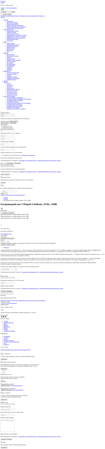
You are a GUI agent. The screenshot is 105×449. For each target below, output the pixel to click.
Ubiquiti (6, 82)
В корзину (3, 244)
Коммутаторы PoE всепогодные (15, 25)
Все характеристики (6, 233)
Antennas (9, 68)
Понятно (3, 182)
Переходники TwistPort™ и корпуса (16, 108)
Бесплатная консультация (7, 238)
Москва (3, 2)
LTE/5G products (11, 61)
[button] (52, 224)
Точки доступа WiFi (12, 95)
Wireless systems (11, 58)
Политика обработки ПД (24, 349)
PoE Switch (10, 50)
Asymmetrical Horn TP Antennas (15, 100)
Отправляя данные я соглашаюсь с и (31, 160)
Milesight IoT (7, 71)
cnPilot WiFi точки (11, 32)
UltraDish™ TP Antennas (13, 107)
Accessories (10, 67)
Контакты (42, 16)
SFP (8, 51)
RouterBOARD (11, 65)
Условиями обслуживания (28, 155)
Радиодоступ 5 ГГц (12, 92)
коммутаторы (21, 195)
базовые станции (13, 195)
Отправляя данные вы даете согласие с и (32, 288)
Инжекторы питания (12, 22)
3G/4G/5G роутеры (12, 74)
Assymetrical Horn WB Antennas (15, 97)
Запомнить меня (5, 121)
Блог (38, 16)
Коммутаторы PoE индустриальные (16, 26)
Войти (13, 11)
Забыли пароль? (14, 121)
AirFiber (9, 83)
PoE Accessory (10, 49)
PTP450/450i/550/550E (12, 39)
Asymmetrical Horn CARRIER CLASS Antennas (19, 99)
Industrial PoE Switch (12, 46)
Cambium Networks (9, 29)
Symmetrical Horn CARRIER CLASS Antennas (19, 103)
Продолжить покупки (16, 385)
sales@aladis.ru (13, 8)
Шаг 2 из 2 (3, 163)
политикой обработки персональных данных (49, 160)
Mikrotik (6, 53)
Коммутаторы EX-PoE (12, 24)
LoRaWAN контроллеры (13, 78)
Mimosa (6, 81)
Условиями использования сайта (27, 160)
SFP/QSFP (9, 70)
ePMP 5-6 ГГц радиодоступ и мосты (16, 36)
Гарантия (12, 16)
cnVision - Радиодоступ (13, 33)
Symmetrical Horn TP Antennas (14, 104)
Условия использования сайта (11, 341)
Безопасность (10, 88)
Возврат (17, 16)
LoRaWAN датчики (12, 76)
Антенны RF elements (9, 96)
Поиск (4, 11)
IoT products (10, 63)
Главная (6, 197)
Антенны (9, 86)
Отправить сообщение (6, 291)
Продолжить (4, 359)
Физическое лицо (7, 126)
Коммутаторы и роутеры (13, 89)
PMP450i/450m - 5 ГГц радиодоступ (16, 38)
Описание (6, 247)
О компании (33, 16)
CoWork (9, 75)
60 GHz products (11, 64)
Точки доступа (4, 195)
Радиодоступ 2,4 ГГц (12, 90)
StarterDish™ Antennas (12, 101)
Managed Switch (11, 47)
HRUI (5, 42)
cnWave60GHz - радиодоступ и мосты (17, 35)
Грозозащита (10, 21)
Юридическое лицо (8, 127)
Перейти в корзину (5, 385)
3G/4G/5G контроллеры (13, 72)
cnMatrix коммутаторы (12, 31)
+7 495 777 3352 (5, 8)
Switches (9, 57)
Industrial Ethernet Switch (13, 45)
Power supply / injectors (12, 56)
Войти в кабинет (5, 123)
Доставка (3, 16)
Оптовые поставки (25, 16)
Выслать (7, 174)
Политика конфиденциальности (9, 349)
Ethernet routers (10, 54)
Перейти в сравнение (6, 390)
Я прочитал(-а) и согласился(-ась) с (18, 155)
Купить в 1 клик (11, 244)
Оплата (8, 16)
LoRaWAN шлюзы (11, 79)
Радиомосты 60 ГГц (12, 93)
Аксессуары (10, 40)
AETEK (6, 20)
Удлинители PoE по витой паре (15, 28)
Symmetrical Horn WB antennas (15, 106)
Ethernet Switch (11, 43)
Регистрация (13, 123)
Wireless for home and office (14, 60)
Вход (2, 174)
